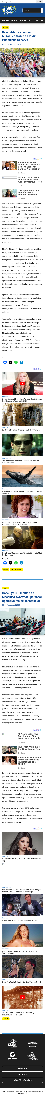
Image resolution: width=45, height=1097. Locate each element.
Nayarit (5, 588)
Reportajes (25, 20)
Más (37, 20)
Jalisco (5, 27)
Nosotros (22, 1074)
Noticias (14, 20)
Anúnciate (22, 1068)
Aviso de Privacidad (23, 1080)
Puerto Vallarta (16, 569)
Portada (5, 20)
